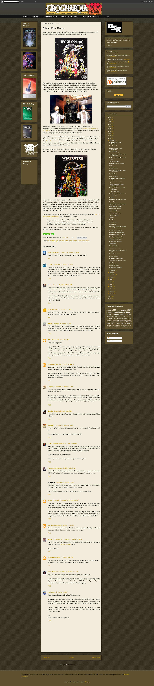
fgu (57, 241)
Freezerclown (52, 468)
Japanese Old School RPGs (115, 182)
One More (111, 219)
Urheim (106, 16)
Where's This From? (114, 215)
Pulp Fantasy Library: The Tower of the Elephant (117, 170)
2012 (109, 133)
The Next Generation (114, 161)
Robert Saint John (53, 252)
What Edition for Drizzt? (115, 248)
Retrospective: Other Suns (115, 241)
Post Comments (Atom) (75, 665)
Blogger (87, 682)
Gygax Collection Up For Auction (117, 204)
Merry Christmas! (113, 176)
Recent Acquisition (113, 245)
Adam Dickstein (53, 443)
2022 (109, 126)
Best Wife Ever (113, 174)
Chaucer (110, 45)
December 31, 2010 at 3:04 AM (68, 572)
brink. (50, 309)
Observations (112, 224)
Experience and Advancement (116, 232)
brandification (110, 327)
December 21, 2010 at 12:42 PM (61, 309)
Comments (111, 341)
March (111, 289)
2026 (109, 117)
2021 (109, 129)
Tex (49, 592)
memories (61, 241)
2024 (109, 121)
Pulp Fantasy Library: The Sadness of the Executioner (117, 227)
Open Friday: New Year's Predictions (115, 142)
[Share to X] (82, 238)
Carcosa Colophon (65, 544)
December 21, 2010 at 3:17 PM (62, 323)
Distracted (111, 197)
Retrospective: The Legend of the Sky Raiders (117, 188)
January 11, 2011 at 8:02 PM (58, 592)
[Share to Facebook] (84, 238)
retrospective (122, 310)
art (48, 241)
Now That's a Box (113, 146)
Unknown (51, 557)
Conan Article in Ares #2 (115, 206)
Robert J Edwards (53, 500)
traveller (110, 316)
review (120, 317)
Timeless (111, 217)
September (112, 275)
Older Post (96, 657)
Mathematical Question (114, 213)
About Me (35, 16)
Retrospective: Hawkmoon (115, 267)
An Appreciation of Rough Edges (117, 260)
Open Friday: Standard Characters (117, 199)
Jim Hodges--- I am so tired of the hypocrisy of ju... (118, 55)
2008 (109, 299)
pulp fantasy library (123, 312)
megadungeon (124, 320)
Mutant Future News (114, 254)
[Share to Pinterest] (86, 238)
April (111, 286)
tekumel (129, 317)
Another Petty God (113, 210)
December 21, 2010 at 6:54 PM (64, 425)
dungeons (117, 325)
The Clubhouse (113, 263)
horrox (50, 285)
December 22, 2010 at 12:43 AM (66, 468)
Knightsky (51, 386)
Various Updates (113, 202)
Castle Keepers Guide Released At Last (117, 158)
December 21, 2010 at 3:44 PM (61, 340)
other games (68, 241)
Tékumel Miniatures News (115, 239)
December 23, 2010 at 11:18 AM (64, 525)
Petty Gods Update (113, 222)
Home (25, 16)
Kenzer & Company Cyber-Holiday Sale (116, 148)
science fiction (77, 241)
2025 (109, 119)
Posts (110, 338)
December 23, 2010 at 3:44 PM (63, 557)
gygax (109, 312)
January (112, 293)
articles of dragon (122, 318)
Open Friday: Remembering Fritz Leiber (117, 178)
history (109, 310)
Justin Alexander (53, 572)
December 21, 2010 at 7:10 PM (67, 444)
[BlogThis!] (80, 238)
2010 (109, 138)
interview (122, 322)
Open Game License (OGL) (91, 16)
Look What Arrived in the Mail (116, 163)
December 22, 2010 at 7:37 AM (65, 482)
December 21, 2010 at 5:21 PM (63, 411)
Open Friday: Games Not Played (117, 234)
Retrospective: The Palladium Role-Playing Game (117, 154)
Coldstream (51, 364)
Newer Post (46, 657)
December (112, 140)
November (112, 270)
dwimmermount (119, 314)
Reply (49, 258)
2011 (109, 136)
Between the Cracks (114, 265)
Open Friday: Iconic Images (116, 258)
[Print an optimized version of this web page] (48, 235)
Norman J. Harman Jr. (55, 539)
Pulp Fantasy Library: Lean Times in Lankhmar (117, 194)
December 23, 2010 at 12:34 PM (72, 539)
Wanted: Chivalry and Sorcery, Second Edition (116, 184)
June (111, 282)
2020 (109, 131)
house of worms (111, 320)
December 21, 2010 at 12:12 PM (63, 264)
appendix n (126, 325)
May (111, 284)
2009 (109, 296)
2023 (109, 124)
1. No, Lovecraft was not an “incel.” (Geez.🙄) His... (118, 62)
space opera (85, 241)
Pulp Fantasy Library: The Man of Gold (117, 250)
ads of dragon (111, 322)
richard (50, 323)
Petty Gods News (113, 168)
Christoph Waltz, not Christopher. (115, 59)
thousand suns (119, 327)
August (111, 277)
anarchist (51, 525)
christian (50, 411)
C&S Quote (112, 165)
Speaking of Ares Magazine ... (116, 236)
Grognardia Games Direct (69, 16)
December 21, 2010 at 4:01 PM (64, 387)
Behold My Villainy (114, 152)
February (112, 291)
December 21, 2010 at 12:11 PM (69, 252)
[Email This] (78, 238)
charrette (52, 241)
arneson (118, 323)
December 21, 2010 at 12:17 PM (62, 285)
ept (111, 318)
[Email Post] (72, 237)
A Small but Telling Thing (115, 230)
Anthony (50, 264)
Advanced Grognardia (50, 16)
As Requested (112, 243)
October (112, 272)
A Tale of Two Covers (53, 28)
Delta (49, 340)
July (111, 279)
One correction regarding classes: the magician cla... (118, 66)
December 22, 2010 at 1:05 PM (69, 501)
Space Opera (50, 141)
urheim (127, 326)
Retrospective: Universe (115, 208)
